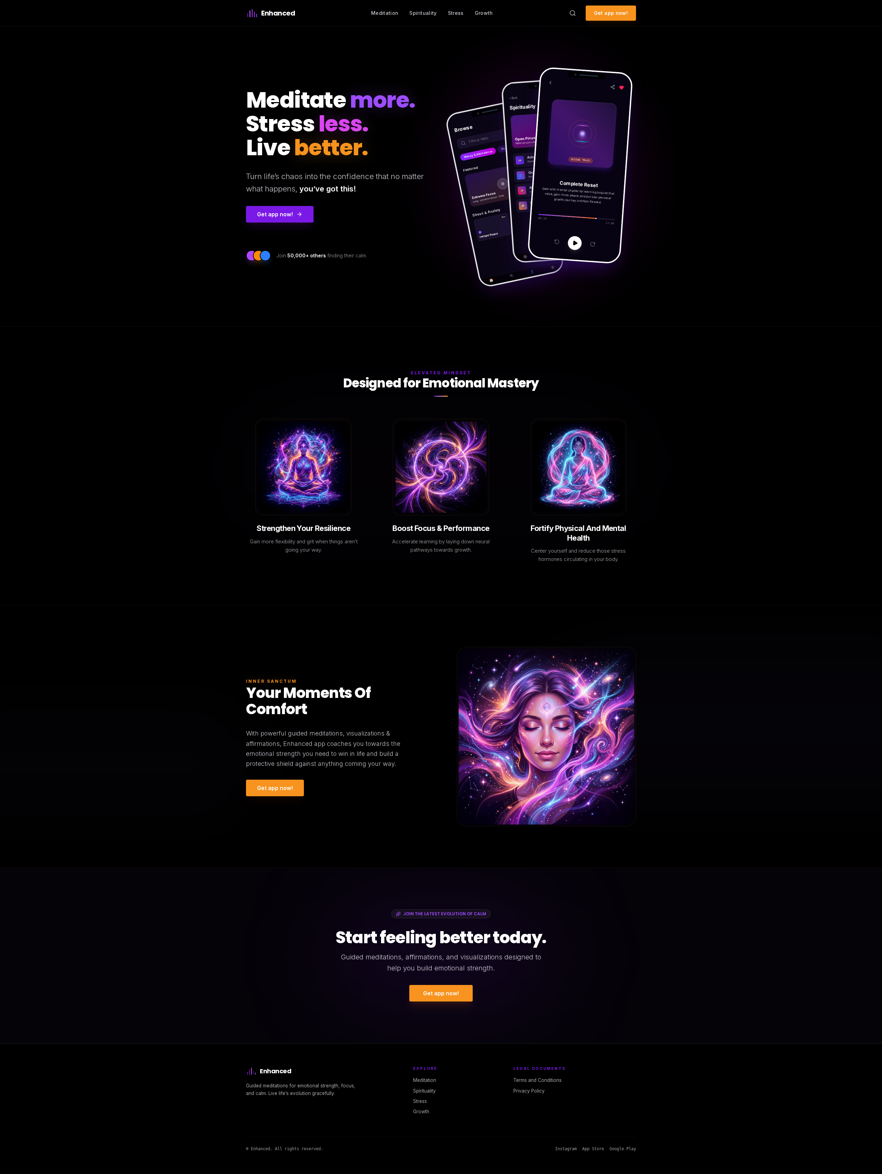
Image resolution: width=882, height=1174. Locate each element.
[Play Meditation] (574, 243)
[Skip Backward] (557, 242)
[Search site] (572, 13)
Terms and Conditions (537, 1080)
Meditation (385, 13)
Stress (456, 13)
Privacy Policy (529, 1091)
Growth (484, 13)
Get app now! (611, 13)
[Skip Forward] (592, 244)
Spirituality (423, 13)
